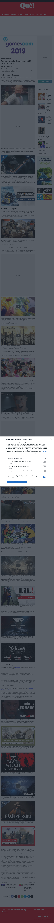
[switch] (44, 462)
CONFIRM (16, 481)
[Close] (51, 439)
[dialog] (27, 461)
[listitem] (27, 458)
